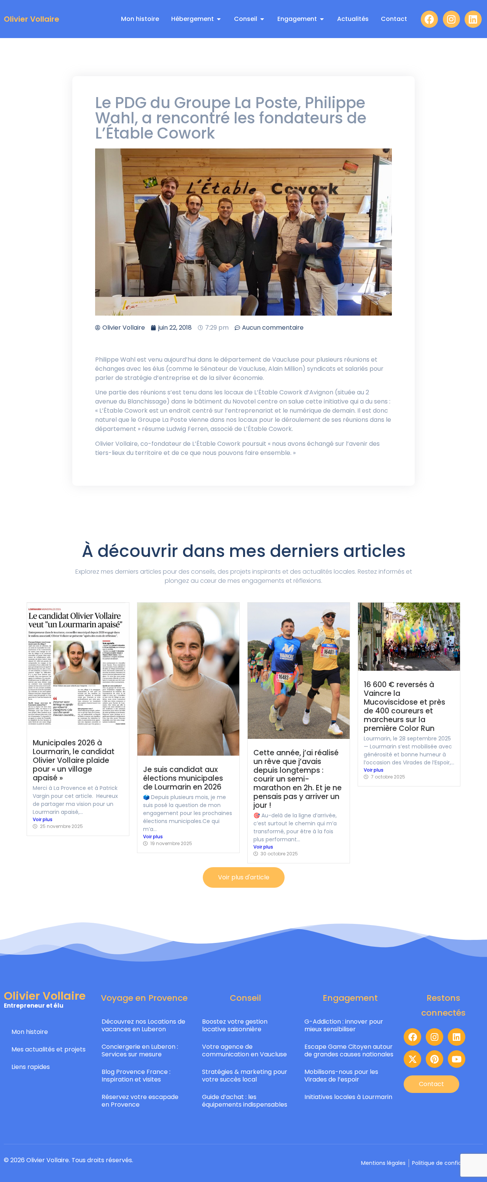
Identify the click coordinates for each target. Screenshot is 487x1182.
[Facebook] (429, 19)
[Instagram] (451, 19)
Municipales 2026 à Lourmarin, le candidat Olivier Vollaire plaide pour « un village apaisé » (74, 760)
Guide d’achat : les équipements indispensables (244, 1101)
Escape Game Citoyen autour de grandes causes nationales (348, 1050)
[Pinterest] (434, 1059)
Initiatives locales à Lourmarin (348, 1097)
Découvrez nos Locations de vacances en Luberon (143, 1025)
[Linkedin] (473, 19)
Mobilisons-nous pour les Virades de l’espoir (341, 1075)
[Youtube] (456, 1059)
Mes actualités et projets (48, 1049)
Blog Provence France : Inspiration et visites (136, 1075)
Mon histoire (29, 1031)
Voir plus (43, 819)
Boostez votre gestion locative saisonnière (234, 1025)
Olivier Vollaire (31, 19)
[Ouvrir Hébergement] (219, 19)
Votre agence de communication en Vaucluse (244, 1050)
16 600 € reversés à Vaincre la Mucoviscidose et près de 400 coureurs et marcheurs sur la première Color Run (404, 707)
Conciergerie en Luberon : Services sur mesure (140, 1050)
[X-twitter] (412, 1059)
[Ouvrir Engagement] (322, 19)
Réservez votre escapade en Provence (140, 1101)
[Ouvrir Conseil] (262, 19)
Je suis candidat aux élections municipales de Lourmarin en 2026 (183, 778)
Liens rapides (30, 1066)
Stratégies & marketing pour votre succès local (244, 1075)
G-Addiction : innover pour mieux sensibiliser (343, 1025)
